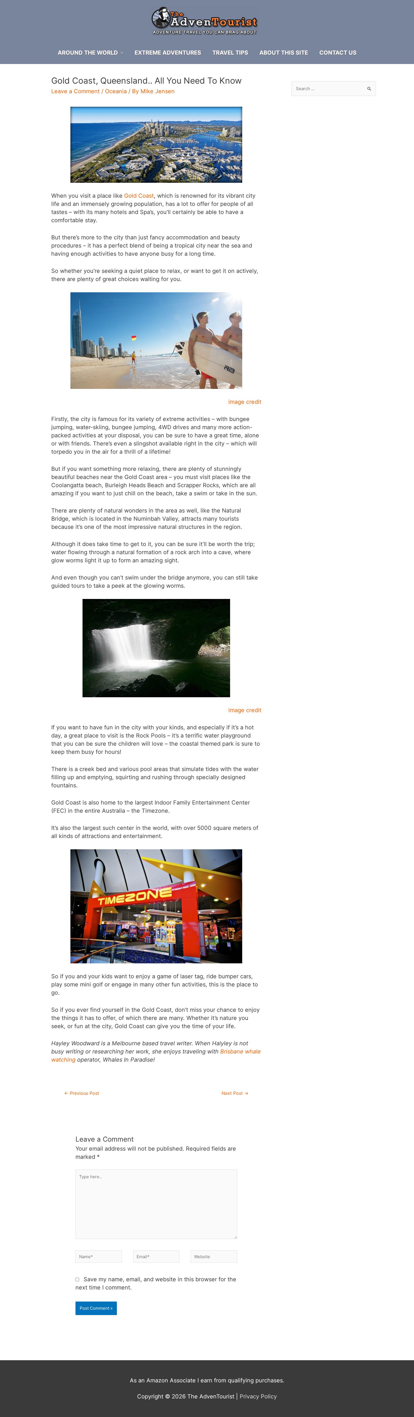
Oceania (116, 91)
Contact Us (338, 52)
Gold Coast (139, 195)
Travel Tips (230, 52)
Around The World (88, 52)
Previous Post (81, 1093)
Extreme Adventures (168, 52)
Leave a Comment (75, 91)
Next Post (235, 1093)
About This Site (283, 52)
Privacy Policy (258, 1396)
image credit (244, 401)
